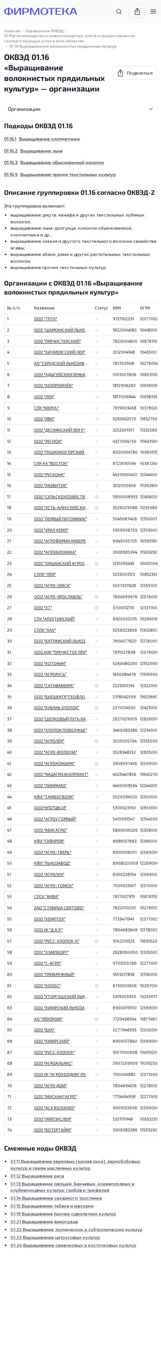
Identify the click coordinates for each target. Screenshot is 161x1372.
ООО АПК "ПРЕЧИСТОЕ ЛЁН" (60, 652)
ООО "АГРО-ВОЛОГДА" (55, 752)
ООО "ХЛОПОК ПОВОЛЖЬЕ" (60, 730)
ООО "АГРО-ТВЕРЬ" (52, 852)
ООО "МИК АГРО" (50, 830)
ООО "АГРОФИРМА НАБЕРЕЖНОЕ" (61, 540)
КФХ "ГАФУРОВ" (49, 840)
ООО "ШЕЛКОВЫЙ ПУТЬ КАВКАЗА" (61, 718)
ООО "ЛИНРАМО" (50, 785)
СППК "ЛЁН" (45, 574)
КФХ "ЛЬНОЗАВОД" (52, 863)
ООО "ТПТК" (45, 318)
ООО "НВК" (44, 418)
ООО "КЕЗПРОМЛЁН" (53, 385)
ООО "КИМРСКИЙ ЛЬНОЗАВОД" (61, 1007)
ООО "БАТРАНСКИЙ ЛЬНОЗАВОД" (61, 640)
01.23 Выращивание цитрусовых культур (55, 1237)
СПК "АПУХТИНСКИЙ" (54, 618)
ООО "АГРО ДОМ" (50, 1085)
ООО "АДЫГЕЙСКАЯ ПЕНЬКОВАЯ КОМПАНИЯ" (61, 374)
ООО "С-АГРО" (47, 963)
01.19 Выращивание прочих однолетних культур (63, 1213)
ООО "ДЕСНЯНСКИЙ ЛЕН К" (59, 429)
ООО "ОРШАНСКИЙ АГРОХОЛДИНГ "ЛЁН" (61, 563)
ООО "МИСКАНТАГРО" (55, 1096)
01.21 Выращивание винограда (44, 1221)
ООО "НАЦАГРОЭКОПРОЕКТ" (61, 774)
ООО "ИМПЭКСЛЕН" (53, 1118)
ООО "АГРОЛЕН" (49, 874)
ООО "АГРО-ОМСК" (52, 585)
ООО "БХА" (44, 1029)
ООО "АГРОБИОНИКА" (55, 552)
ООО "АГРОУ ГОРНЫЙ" (55, 818)
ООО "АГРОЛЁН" (49, 740)
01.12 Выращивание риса (37, 1175)
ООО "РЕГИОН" (48, 441)
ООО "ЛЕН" (44, 396)
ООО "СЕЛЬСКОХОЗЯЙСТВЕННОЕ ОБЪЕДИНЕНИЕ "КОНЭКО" (61, 496)
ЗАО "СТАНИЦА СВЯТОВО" (59, 907)
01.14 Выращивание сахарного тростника (56, 1197)
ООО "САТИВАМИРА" (54, 685)
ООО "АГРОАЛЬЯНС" (53, 1063)
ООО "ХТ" (43, 607)
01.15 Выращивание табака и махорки (52, 1205)
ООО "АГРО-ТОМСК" (53, 885)
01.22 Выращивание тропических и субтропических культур (76, 1229)
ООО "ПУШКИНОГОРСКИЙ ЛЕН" (61, 452)
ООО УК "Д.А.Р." (48, 929)
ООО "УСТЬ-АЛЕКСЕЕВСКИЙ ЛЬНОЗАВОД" (61, 507)
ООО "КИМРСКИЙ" (52, 1041)
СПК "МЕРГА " (46, 407)
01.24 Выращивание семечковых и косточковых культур (73, 1245)
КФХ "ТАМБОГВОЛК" (54, 796)
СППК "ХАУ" (45, 630)
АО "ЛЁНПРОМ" (48, 1018)
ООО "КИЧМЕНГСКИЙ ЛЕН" (59, 352)
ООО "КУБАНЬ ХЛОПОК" (56, 707)
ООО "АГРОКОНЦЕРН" (54, 763)
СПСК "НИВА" (46, 896)
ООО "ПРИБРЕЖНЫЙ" (54, 974)
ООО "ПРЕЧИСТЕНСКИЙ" (57, 341)
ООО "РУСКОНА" (49, 474)
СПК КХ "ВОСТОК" (51, 463)
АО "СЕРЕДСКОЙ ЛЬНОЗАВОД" (61, 363)
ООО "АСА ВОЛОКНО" (54, 1107)
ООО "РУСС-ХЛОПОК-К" (56, 941)
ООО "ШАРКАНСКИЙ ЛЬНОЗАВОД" (61, 329)
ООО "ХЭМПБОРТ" (51, 952)
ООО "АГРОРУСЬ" (50, 674)
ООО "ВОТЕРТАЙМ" (53, 1129)
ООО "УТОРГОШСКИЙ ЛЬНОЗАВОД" (61, 996)
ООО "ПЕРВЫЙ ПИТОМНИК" (60, 518)
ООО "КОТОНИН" (50, 663)
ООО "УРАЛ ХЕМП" (51, 530)
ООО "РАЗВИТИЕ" (50, 485)
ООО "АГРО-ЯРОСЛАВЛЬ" (58, 596)
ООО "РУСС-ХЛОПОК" (54, 1052)
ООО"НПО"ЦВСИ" (50, 807)
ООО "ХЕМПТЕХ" (50, 918)
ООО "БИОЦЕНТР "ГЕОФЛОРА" (61, 696)
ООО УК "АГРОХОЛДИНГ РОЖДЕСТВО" (61, 1074)
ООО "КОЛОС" (47, 985)
